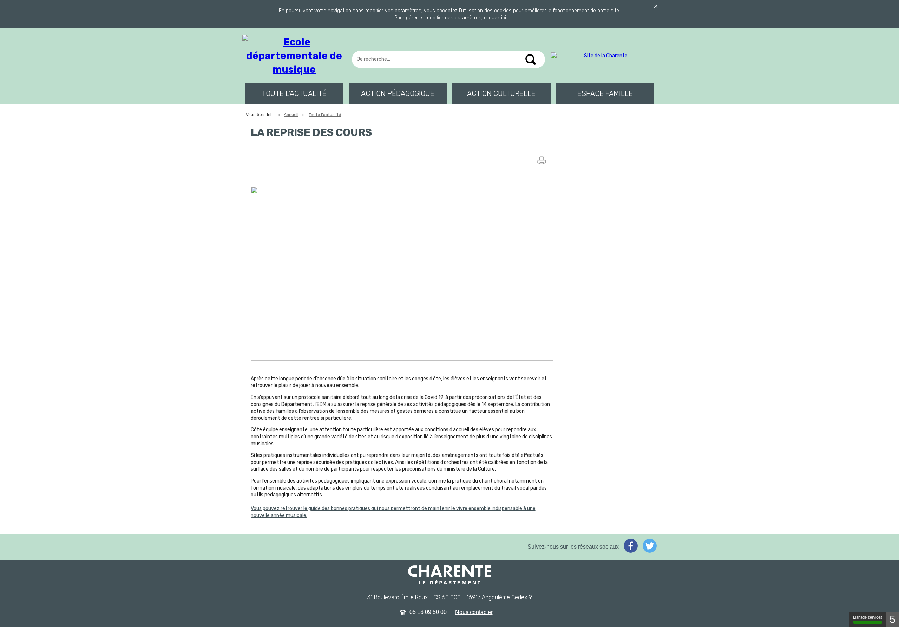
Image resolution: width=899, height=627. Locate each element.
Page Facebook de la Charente (631, 546)
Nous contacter (474, 612)
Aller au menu (22, 18)
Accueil (291, 114)
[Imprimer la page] (542, 160)
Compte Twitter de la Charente (650, 546)
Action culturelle (501, 93)
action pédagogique (397, 93)
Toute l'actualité (294, 93)
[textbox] (448, 59)
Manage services (867, 617)
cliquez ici (495, 18)
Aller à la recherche (31, 30)
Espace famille (605, 93)
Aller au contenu (27, 6)
